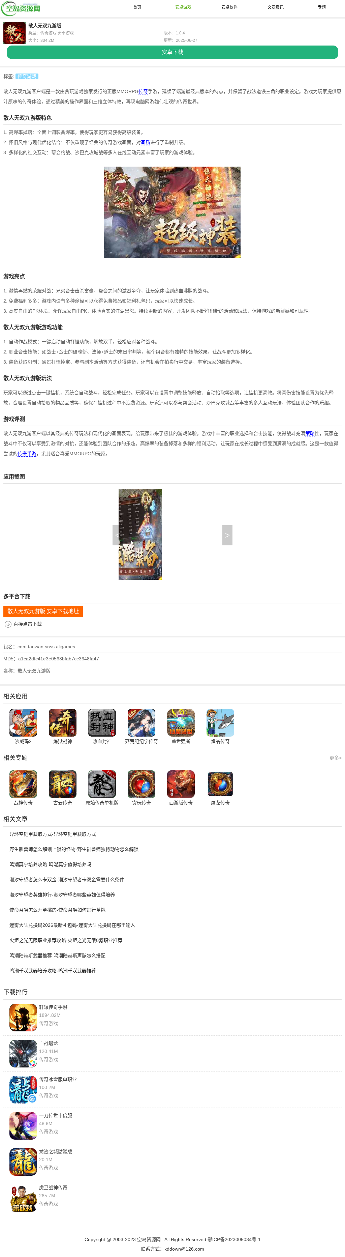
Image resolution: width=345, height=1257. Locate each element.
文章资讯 (276, 7)
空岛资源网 (149, 1239)
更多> (336, 758)
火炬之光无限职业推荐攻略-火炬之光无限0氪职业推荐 (65, 940)
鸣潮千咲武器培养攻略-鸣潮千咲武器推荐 (52, 970)
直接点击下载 (27, 624)
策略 (310, 433)
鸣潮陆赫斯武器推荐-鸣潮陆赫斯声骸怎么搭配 (57, 955)
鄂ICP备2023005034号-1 (234, 1239)
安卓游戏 (183, 7)
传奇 (143, 91)
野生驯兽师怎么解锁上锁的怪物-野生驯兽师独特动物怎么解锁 (73, 849)
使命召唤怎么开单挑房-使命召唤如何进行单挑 (57, 910)
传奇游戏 (27, 76)
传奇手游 (27, 453)
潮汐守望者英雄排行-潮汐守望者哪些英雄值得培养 (62, 894)
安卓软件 (229, 7)
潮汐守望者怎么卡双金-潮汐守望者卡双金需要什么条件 (66, 879)
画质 (145, 142)
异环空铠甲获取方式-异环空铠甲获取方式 (52, 834)
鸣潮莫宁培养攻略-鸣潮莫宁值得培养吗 (50, 864)
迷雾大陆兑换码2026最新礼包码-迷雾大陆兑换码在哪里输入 (72, 925)
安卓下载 (172, 52)
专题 (322, 7)
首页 (137, 7)
